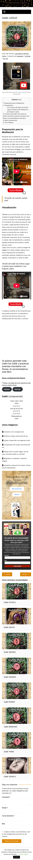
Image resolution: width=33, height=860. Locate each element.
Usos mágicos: (8, 122)
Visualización (8, 105)
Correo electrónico (8, 816)
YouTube (27, 56)
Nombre (6, 555)
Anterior (8, 574)
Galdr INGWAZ (10, 652)
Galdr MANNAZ (10, 677)
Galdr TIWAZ (9, 752)
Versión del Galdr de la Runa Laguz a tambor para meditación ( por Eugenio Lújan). (17, 110)
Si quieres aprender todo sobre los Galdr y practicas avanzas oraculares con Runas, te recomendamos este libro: (16, 116)
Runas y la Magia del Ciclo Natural (13, 378)
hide (19, 99)
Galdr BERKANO (10, 727)
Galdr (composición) (10, 120)
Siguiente (24, 574)
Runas (18, 149)
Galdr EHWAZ (9, 702)
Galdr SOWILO (10, 777)
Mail (5, 560)
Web (3, 823)
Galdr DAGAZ (9, 627)
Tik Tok (5, 59)
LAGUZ (4, 250)
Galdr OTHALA (10, 602)
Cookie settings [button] (23, 854)
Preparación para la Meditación (13, 103)
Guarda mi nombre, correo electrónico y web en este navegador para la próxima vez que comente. (16, 834)
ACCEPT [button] (16, 857)
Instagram (20, 56)
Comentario (6, 797)
